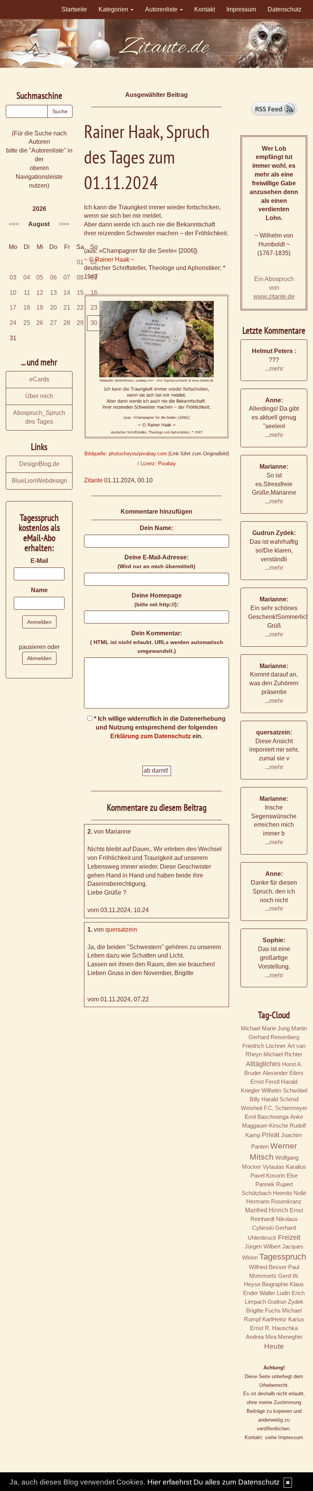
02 (93, 262)
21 (66, 307)
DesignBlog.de (39, 464)
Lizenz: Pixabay (158, 463)
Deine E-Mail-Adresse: (156, 561)
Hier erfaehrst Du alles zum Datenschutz (213, 1482)
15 (80, 292)
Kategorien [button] (114, 9)
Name (39, 590)
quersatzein (121, 929)
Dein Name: (156, 528)
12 (39, 292)
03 (13, 277)
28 (66, 323)
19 (39, 307)
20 (53, 307)
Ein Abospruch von (274, 288)
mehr (276, 368)
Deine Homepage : (157, 599)
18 (26, 307)
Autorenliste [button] (162, 9)
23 (93, 307)
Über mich (39, 396)
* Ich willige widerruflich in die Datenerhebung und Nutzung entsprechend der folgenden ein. (159, 727)
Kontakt (204, 9)
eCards (39, 379)
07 (66, 277)
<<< (14, 224)
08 (80, 277)
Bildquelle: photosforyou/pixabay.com (125, 453)
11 (27, 292)
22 (80, 307)
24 (13, 323)
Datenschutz (285, 9)
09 (93, 277)
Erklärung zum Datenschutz (150, 736)
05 (39, 277)
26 (39, 323)
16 (93, 292)
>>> (64, 224)
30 (93, 323)
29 (80, 323)
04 (26, 277)
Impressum (241, 9)
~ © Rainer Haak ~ (109, 259)
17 (13, 307)
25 (26, 323)
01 (80, 262)
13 (53, 292)
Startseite (74, 9)
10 (13, 292)
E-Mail (39, 561)
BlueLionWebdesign (39, 480)
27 (53, 323)
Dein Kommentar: (156, 642)
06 (53, 277)
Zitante (93, 480)
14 (66, 292)
